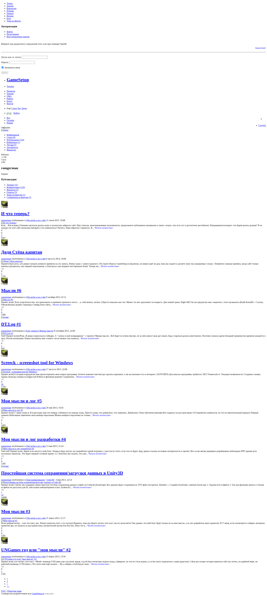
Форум (10, 103)
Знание (10, 6)
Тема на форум (14, 21)
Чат (19, 108)
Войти (10, 31)
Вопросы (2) (12, 190)
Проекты (11, 91)
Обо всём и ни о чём (36, 220)
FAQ (3, 591)
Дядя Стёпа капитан (21, 251)
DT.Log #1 (11, 324)
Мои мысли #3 (15, 511)
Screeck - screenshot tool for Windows (37, 362)
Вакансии (11, 150)
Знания (10, 93)
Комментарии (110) (16, 187)
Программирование (35, 480)
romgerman (6, 220)
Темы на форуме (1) (16, 195)
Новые (10, 123)
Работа (10, 98)
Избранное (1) (13, 142)
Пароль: (5, 62)
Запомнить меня (12, 67)
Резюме (10, 11)
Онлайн (10, 120)
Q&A (9, 96)
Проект (10, 13)
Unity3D (50, 480)
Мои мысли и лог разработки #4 (33, 439)
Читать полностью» (104, 228)
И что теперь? (15, 213)
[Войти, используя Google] (17, 47)
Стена (14, 108)
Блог (9, 18)
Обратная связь (14, 591)
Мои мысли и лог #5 (21, 400)
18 (2, 384)
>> (8, 586)
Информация (13, 135)
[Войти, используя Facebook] (3, 47)
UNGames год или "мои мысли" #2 (36, 549)
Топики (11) (12, 185)
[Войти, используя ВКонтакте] (8, 47)
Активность (12, 147)
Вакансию (11, 8)
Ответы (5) (12, 192)
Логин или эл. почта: (11, 57)
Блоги (9, 101)
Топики (10, 86)
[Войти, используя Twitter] (13, 47)
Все (8, 118)
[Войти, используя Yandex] (22, 47)
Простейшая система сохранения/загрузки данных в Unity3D (62, 472)
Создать (262, 125)
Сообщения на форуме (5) (19, 197)
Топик (10, 3)
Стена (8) (11, 137)
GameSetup (18, 79)
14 (2, 495)
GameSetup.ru (38, 593)
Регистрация (13, 34)
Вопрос (10, 16)
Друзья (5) (11, 145)
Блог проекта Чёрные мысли (39, 331)
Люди (24, 108)
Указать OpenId (260, 48)
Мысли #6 (11, 290)
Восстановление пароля (18, 37)
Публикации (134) (15, 140)
